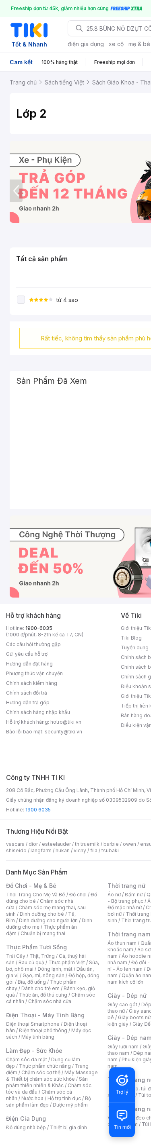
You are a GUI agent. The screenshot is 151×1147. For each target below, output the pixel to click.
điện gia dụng (86, 43)
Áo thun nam (122, 943)
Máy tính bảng (37, 1037)
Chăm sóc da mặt (26, 1059)
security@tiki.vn (63, 732)
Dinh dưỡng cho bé (42, 914)
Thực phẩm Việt (66, 962)
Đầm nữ (134, 894)
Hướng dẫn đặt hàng (29, 664)
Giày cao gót (122, 1004)
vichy (80, 850)
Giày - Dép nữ (127, 995)
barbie (111, 844)
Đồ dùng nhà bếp (26, 1127)
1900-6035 (38, 628)
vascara (15, 844)
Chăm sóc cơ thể (40, 1072)
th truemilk (87, 844)
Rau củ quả (31, 962)
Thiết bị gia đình (68, 1127)
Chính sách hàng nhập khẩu (38, 712)
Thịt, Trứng (42, 956)
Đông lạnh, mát (54, 969)
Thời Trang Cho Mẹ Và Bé (35, 894)
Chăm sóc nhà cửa (49, 1001)
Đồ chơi (78, 894)
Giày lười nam (123, 1046)
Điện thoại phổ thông (43, 1030)
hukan (63, 850)
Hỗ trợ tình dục (64, 1098)
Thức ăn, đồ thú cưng (43, 995)
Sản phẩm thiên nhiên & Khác (47, 1082)
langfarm (41, 850)
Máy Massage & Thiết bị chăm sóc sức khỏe (52, 1075)
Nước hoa (32, 1098)
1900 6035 (38, 810)
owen (129, 844)
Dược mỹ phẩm (70, 1105)
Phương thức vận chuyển (34, 673)
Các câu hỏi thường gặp (33, 644)
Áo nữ (114, 894)
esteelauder (56, 844)
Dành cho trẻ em (40, 988)
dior (33, 844)
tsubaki (110, 850)
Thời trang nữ (126, 885)
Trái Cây (15, 956)
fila (93, 850)
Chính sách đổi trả (26, 693)
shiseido (16, 850)
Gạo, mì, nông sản (43, 975)
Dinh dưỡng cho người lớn (48, 920)
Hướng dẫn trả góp (28, 702)
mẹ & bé (139, 43)
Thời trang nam (129, 934)
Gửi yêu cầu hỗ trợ (27, 654)
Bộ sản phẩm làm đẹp (48, 1101)
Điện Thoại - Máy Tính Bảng (45, 1015)
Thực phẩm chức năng (45, 1066)
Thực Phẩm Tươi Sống (36, 947)
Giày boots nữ (134, 1017)
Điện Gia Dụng (26, 1118)
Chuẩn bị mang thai (43, 933)
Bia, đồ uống (32, 982)
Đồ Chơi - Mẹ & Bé (31, 885)
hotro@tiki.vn (65, 722)
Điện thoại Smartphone (33, 1024)
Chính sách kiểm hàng (31, 683)
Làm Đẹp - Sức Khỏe (34, 1050)
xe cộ (116, 43)
